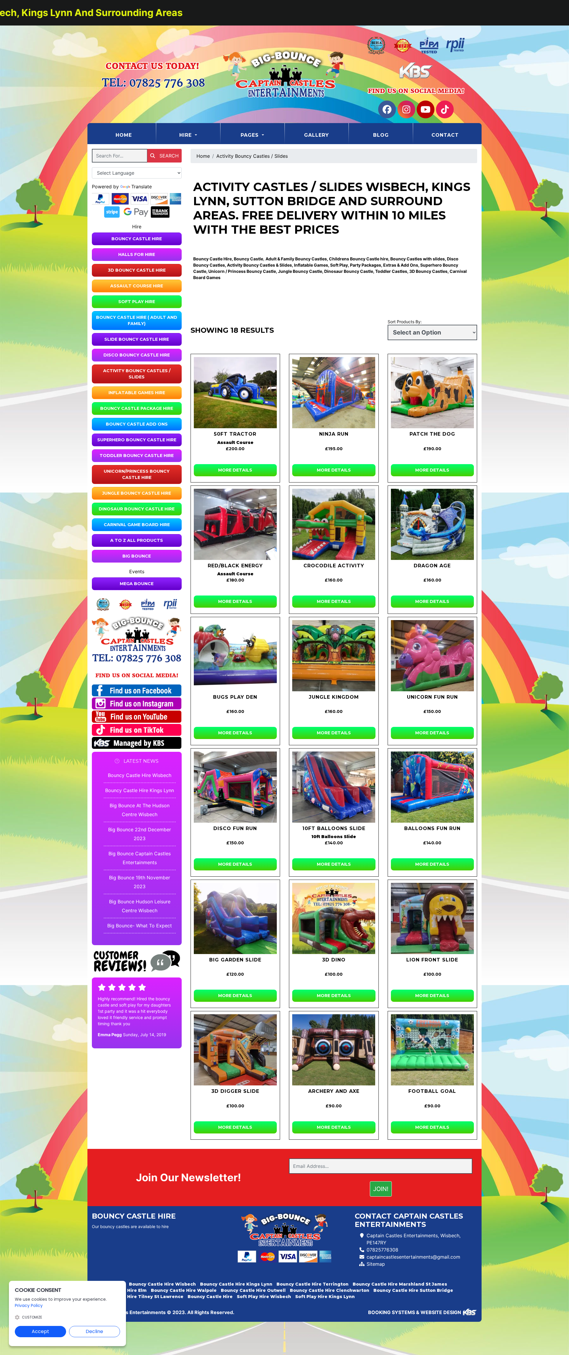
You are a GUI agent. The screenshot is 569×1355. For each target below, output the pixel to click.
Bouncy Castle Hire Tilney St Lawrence (137, 1296)
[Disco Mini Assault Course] (235, 787)
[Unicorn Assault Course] (432, 655)
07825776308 (382, 1250)
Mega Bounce (137, 583)
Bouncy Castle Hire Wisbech (139, 775)
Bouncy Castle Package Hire (136, 408)
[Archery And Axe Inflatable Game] (333, 1049)
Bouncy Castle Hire (136, 238)
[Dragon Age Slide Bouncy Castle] (432, 524)
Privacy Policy (29, 1305)
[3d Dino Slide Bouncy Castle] (333, 918)
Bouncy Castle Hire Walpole (184, 1290)
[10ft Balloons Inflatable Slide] (333, 787)
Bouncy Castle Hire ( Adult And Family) (136, 320)
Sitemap (376, 1264)
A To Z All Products (136, 540)
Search (168, 156)
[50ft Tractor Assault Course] (235, 392)
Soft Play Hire (136, 301)
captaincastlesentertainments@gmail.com (413, 1257)
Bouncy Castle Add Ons (137, 424)
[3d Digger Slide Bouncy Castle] (235, 1049)
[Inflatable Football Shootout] (432, 1049)
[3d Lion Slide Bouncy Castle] (432, 918)
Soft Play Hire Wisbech (264, 1296)
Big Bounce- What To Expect (139, 926)
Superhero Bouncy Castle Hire (136, 439)
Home (136, 135)
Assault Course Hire (136, 286)
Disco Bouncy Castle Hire (136, 355)
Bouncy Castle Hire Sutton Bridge (413, 1290)
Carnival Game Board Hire (137, 524)
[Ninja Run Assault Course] (333, 392)
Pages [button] (250, 135)
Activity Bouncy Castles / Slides (136, 374)
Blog (381, 135)
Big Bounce (136, 556)
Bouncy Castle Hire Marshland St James (400, 1284)
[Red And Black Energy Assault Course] (235, 524)
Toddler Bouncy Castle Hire (137, 455)
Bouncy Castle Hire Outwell (253, 1290)
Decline (94, 1331)
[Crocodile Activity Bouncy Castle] (333, 524)
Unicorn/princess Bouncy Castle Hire (137, 474)
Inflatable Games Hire (136, 392)
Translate (141, 187)
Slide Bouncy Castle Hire (136, 339)
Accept (40, 1331)
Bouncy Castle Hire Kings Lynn (139, 790)
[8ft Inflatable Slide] (235, 918)
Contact (445, 135)
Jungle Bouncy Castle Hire (136, 493)
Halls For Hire (136, 254)
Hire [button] (186, 135)
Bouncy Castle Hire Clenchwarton (329, 1290)
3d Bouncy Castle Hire (137, 270)
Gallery (316, 135)
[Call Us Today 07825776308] (137, 658)
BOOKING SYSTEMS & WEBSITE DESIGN (414, 1312)
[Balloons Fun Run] (432, 787)
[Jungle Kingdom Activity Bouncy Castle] (333, 655)
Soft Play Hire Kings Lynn (325, 1296)
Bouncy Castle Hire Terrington (312, 1284)
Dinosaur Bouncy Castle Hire (137, 509)
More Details (235, 470)
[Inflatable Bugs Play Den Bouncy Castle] (235, 655)
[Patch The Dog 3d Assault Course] (432, 392)
